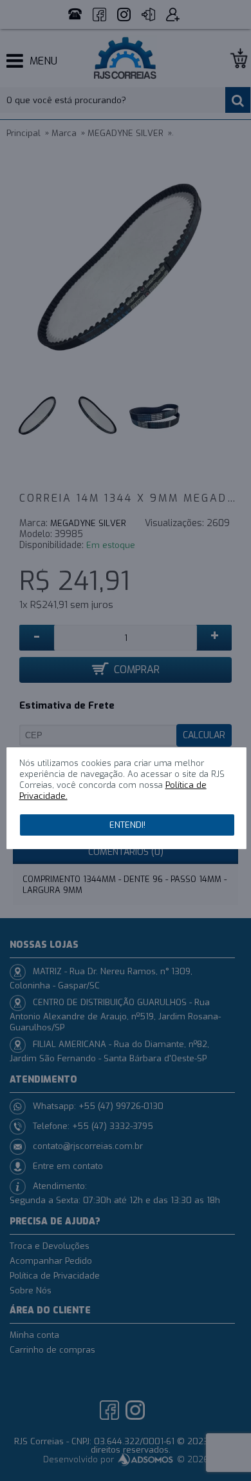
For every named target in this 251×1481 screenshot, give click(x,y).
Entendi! (127, 824)
